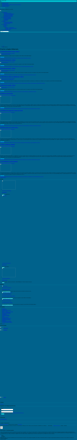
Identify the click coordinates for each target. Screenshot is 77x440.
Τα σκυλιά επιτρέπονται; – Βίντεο (7, 60)
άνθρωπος (20, 83)
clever (12, 74)
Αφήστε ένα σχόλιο (30, 66)
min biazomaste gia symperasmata (12, 176)
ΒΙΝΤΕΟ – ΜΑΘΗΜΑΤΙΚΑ (10, 27)
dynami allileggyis (13, 108)
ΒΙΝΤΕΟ (5, 26)
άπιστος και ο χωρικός (17, 91)
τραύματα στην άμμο (32, 125)
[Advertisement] (38, 39)
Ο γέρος (27, 159)
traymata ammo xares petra (17, 125)
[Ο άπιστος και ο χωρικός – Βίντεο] (3, 87)
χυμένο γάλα (32, 142)
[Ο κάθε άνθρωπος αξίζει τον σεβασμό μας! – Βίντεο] (6, 79)
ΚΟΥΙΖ (3, 267)
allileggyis (9, 108)
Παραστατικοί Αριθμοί (5, 6)
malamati (13, 53)
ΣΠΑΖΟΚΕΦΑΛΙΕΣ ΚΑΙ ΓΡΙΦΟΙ (7, 322)
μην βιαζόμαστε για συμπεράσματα (33, 176)
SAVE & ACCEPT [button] (3, 439)
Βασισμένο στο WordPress (4, 424)
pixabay (3, 323)
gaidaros (9, 159)
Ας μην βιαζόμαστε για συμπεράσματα (9, 161)
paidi (19, 159)
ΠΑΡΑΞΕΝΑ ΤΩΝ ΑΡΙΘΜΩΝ (8, 14)
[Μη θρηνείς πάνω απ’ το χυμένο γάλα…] (5, 137)
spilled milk (11, 142)
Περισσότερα (2, 57)
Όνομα (2, 408)
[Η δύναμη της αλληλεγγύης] (5, 103)
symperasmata (20, 176)
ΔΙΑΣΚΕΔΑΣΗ (4, 24)
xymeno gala (22, 142)
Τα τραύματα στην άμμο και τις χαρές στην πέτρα (11, 110)
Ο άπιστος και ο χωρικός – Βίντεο (7, 85)
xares (22, 125)
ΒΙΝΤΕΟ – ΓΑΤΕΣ (8, 29)
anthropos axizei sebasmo (14, 83)
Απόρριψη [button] (65, 425)
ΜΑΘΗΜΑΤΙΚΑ (4, 12)
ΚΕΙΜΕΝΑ (3, 21)
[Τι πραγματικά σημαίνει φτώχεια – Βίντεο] (5, 54)
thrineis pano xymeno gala (16, 142)
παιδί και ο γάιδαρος (31, 159)
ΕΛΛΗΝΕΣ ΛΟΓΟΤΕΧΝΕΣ (6, 313)
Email (2, 410)
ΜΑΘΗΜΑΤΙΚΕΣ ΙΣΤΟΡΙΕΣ (8, 15)
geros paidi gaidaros (15, 159)
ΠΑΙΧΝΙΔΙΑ (6, 25)
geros (11, 159)
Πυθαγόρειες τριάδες (5, 3)
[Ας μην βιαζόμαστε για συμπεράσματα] (5, 171)
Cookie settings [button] (50, 425)
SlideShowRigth (4, 309)
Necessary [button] (1, 435)
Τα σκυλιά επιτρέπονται (24, 66)
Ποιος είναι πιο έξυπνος (27, 74)
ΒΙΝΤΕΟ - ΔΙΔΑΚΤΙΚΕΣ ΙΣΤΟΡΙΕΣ (5, 66)
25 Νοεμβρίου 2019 (5, 190)
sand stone (9, 125)
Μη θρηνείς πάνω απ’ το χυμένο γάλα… (9, 127)
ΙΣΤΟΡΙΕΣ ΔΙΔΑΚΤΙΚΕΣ (7, 18)
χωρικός (29, 91)
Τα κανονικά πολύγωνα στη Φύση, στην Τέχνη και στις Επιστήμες (11, 4)
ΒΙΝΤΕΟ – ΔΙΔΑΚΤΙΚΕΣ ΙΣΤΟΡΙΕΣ (11, 28)
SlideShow (3, 308)
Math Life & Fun (2, 7)
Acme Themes (20, 424)
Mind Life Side (5, 328)
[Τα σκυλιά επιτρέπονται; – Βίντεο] (4, 62)
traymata (12, 125)
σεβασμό (37, 83)
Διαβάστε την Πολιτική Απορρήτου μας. (18, 412)
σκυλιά (20, 66)
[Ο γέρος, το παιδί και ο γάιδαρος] (5, 154)
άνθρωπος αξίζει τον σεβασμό (26, 83)
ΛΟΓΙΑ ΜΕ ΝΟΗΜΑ (7, 23)
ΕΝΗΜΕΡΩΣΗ (6, 19)
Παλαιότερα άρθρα (3, 177)
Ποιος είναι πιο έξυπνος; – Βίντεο (7, 68)
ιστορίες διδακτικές (15, 66)
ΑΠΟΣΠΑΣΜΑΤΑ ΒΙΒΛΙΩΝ (8, 22)
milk (8, 142)
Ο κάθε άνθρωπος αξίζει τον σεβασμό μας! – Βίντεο (12, 76)
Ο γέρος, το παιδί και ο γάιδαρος (7, 144)
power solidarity (18, 108)
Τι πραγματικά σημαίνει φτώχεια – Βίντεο (9, 51)
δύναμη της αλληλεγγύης (24, 108)
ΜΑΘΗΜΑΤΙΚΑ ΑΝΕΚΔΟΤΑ (8, 16)
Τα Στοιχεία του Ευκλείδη (5, 5)
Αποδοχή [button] (62, 425)
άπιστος (12, 91)
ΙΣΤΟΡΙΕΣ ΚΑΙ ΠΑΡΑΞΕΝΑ (6, 17)
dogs (11, 66)
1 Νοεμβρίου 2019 (5, 263)
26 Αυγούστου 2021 (5, 287)
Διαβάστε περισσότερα (56, 425)
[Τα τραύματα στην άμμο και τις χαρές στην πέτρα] (5, 120)
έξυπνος (16, 74)
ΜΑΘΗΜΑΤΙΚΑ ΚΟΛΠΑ (8, 13)
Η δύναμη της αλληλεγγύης (6, 93)
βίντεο (14, 74)
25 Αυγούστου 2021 (5, 294)
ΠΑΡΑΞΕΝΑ (6, 20)
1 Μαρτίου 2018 (4, 278)
